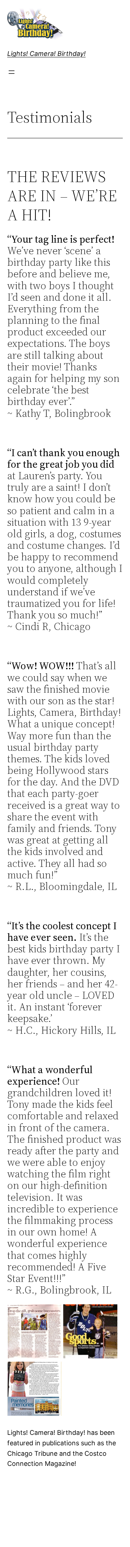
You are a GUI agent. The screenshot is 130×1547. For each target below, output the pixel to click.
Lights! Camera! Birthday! (46, 53)
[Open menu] (11, 72)
